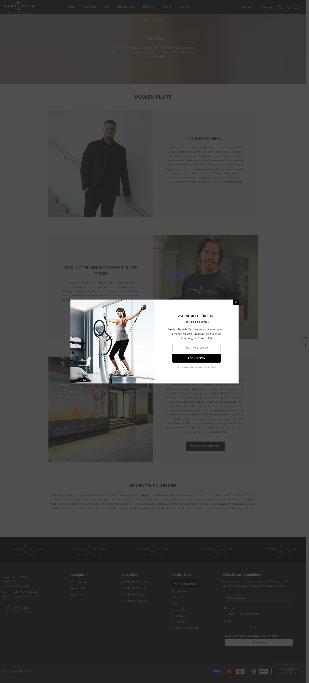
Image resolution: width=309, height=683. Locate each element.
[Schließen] (236, 302)
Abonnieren (196, 358)
